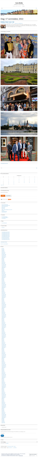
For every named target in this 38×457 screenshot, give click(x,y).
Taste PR (3, 210)
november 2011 (4, 395)
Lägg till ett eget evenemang (4, 199)
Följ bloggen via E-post (6, 429)
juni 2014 (3, 369)
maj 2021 (3, 300)
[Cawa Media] (19, 12)
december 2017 (4, 334)
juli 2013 (3, 378)
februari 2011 (3, 402)
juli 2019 (3, 318)
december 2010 (4, 404)
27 (34, 182)
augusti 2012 (3, 387)
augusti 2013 (3, 377)
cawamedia (4, 23)
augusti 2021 (3, 297)
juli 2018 (3, 328)
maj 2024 (3, 270)
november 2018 (4, 325)
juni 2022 (3, 289)
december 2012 (4, 384)
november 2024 (4, 265)
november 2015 (4, 355)
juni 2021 (3, 299)
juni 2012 (3, 389)
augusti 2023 (3, 277)
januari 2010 (3, 413)
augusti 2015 (3, 357)
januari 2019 (3, 323)
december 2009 (4, 414)
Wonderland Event (4, 211)
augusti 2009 (3, 417)
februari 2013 (3, 382)
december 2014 (4, 364)
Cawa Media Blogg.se (4, 216)
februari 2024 (3, 272)
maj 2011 (3, 400)
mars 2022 (3, 291)
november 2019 (4, 315)
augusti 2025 (3, 257)
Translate (7, 443)
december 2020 (4, 304)
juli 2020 (3, 308)
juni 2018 (3, 329)
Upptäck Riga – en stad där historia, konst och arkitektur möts (9, 111)
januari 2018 (3, 333)
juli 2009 (3, 418)
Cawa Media (19, 3)
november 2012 (4, 385)
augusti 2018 (3, 327)
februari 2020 (3, 312)
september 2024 (4, 266)
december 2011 (4, 394)
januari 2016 (3, 353)
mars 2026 (3, 251)
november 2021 (4, 295)
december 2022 (4, 284)
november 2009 (4, 415)
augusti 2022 (3, 287)
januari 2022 (3, 293)
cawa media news (10, 446)
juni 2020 (3, 309)
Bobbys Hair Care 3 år (7, 22)
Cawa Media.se (4, 218)
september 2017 (4, 336)
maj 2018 (3, 330)
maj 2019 (3, 320)
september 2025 (4, 256)
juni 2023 (3, 279)
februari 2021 (3, 302)
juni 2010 (3, 409)
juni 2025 (3, 259)
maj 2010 (3, 410)
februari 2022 (3, 292)
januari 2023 (3, 283)
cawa (15, 446)
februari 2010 (3, 412)
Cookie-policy (21, 455)
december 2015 (4, 354)
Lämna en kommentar (18, 23)
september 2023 (4, 276)
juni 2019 (3, 319)
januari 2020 (3, 313)
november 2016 (4, 345)
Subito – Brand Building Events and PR (7, 209)
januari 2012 (3, 393)
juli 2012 (3, 388)
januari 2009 (3, 422)
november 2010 (4, 405)
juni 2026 (3, 249)
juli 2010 (3, 408)
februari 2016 (3, 352)
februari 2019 (3, 322)
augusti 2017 (3, 337)
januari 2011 (3, 403)
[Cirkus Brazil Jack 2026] (19, 58)
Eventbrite (9, 199)
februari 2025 (3, 262)
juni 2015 (3, 359)
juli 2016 (3, 348)
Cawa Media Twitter (4, 242)
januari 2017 (3, 343)
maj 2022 (3, 290)
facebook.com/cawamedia (5, 237)
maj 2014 (3, 370)
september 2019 (4, 316)
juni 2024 (3, 269)
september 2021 (4, 296)
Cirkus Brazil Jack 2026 (4, 33)
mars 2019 (3, 321)
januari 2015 (3, 363)
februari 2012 (3, 392)
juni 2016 (3, 349)
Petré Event (3, 208)
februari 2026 (3, 252)
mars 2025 (3, 261)
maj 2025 (3, 260)
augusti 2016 (3, 347)
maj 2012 (3, 390)
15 (8, 181)
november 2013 (4, 375)
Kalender (8, 195)
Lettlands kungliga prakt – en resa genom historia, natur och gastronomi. (10, 59)
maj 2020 (3, 310)
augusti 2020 (3, 307)
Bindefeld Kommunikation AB (6, 205)
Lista (3, 195)
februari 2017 (3, 342)
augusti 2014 (3, 367)
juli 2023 (3, 278)
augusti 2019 (3, 317)
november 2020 (4, 305)
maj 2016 (3, 350)
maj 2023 (3, 280)
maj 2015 (3, 360)
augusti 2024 (3, 267)
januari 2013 (3, 383)
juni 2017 (3, 339)
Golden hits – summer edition (5, 85)
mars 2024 (3, 271)
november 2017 (4, 335)
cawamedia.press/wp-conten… (6, 232)
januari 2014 (3, 373)
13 (34, 179)
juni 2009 (3, 419)
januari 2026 (3, 253)
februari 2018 (3, 332)
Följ (2, 435)
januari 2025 (3, 263)
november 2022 (4, 285)
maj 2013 (3, 380)
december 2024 (4, 264)
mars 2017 (3, 341)
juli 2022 (3, 288)
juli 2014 (3, 368)
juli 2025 (3, 258)
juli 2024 (3, 268)
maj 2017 (3, 340)
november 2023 (4, 275)
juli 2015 (3, 358)
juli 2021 (3, 298)
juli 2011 (3, 398)
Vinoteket (3, 227)
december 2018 (4, 324)
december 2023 (4, 274)
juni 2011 (3, 399)
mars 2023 (3, 281)
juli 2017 (3, 338)
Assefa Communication (5, 204)
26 (29, 182)
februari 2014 (3, 372)
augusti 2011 (3, 397)
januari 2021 (3, 303)
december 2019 (4, 314)
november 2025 (4, 255)
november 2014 (4, 365)
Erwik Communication (5, 206)
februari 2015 (3, 362)
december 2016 (4, 344)
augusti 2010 (3, 407)
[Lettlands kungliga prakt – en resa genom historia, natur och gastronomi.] (19, 84)
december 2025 (4, 254)
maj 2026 (3, 250)
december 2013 (4, 374)
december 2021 (4, 294)
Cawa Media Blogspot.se (5, 217)
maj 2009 (3, 420)
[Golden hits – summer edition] (19, 110)
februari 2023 (3, 282)
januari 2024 (3, 273)
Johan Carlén (3, 207)
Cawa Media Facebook (4, 163)
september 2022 (4, 286)
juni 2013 (3, 379)
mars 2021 (3, 301)
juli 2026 (3, 248)
